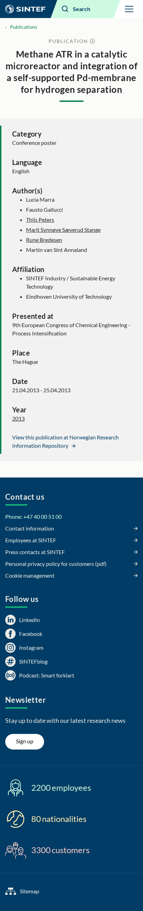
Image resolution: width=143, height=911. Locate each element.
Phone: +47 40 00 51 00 (33, 516)
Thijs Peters (40, 219)
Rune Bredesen (44, 239)
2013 (18, 418)
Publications (23, 27)
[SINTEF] (25, 9)
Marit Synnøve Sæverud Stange (63, 229)
